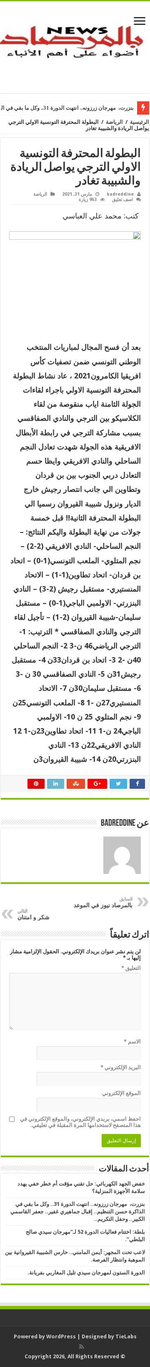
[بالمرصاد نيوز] (75, 46)
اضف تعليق (122, 199)
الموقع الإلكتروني (121, 1093)
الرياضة (114, 122)
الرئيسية (139, 122)
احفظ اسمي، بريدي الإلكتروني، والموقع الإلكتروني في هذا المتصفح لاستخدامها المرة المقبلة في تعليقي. (80, 1122)
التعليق (131, 968)
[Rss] (81, 1347)
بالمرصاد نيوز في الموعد (103, 902)
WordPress (61, 1336)
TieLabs (126, 1336)
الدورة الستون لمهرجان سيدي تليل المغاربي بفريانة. (86, 1272)
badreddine (120, 194)
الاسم (132, 1041)
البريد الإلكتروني (120, 1067)
